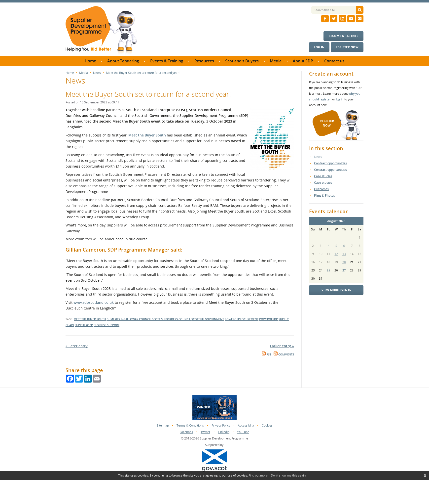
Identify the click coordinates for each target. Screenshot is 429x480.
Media (83, 73)
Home (70, 73)
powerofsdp (268, 319)
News (97, 73)
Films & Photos (324, 195)
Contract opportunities (330, 163)
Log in (319, 47)
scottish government (207, 319)
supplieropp (84, 325)
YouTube (243, 432)
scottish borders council (171, 319)
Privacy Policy (221, 425)
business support (106, 325)
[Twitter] (333, 18)
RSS (268, 354)
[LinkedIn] (342, 18)
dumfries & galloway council (129, 319)
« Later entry (77, 346)
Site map (163, 425)
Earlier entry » (282, 346)
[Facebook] (325, 18)
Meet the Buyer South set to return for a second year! (142, 73)
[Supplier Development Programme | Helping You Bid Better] (101, 31)
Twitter (205, 432)
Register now (347, 47)
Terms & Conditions (190, 425)
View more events (336, 290)
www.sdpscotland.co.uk (94, 302)
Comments (286, 354)
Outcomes (321, 189)
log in (340, 99)
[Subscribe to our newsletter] (359, 18)
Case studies (323, 176)
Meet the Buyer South (147, 135)
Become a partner (343, 36)
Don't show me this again (288, 476)
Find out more (258, 476)
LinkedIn (223, 432)
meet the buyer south (90, 319)
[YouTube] (351, 18)
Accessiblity (246, 425)
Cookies (267, 425)
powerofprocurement (241, 319)
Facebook (186, 432)
